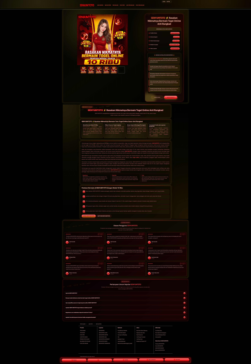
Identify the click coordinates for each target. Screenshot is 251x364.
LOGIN (100, 359)
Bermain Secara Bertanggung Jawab (125, 343)
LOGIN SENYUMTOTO (88, 216)
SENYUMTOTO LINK (103, 337)
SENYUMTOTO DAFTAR (103, 334)
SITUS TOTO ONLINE (84, 343)
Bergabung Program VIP (141, 341)
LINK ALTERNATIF (152, 359)
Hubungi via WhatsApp (122, 334)
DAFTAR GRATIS (170, 97)
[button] (167, 5)
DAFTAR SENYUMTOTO (104, 216)
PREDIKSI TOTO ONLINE (84, 339)
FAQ (118, 337)
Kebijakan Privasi (121, 339)
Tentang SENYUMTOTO (159, 343)
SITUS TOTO (82, 334)
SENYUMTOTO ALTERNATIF (104, 339)
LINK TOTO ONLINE (84, 337)
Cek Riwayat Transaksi (140, 337)
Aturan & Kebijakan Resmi (160, 334)
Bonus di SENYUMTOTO (160, 350)
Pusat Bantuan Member (122, 330)
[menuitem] (100, 5)
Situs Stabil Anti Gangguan (160, 332)
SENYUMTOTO (155, 143)
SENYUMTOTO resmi (116, 170)
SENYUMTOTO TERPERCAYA (104, 343)
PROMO (75, 359)
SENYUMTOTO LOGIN (103, 332)
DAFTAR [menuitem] (168, 1)
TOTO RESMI (82, 332)
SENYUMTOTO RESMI (103, 341)
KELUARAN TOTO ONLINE (85, 341)
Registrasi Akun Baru (140, 332)
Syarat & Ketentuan (121, 341)
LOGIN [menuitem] (163, 1)
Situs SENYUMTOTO (159, 346)
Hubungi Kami (158, 337)
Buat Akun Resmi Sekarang (141, 330)
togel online (136, 157)
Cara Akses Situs (158, 330)
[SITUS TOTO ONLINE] (86, 5)
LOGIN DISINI (157, 97)
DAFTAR (126, 359)
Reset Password (139, 334)
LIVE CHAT (178, 359)
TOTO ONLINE (82, 330)
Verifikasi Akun (139, 339)
